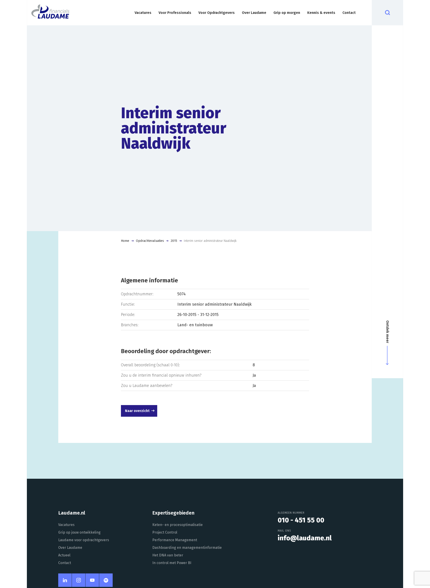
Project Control (164, 532)
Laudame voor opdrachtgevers (83, 540)
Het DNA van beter (167, 555)
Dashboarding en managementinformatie (187, 547)
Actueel (64, 555)
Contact (349, 13)
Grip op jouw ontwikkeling (79, 532)
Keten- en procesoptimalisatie (177, 525)
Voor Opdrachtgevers (216, 13)
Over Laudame (254, 13)
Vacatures (143, 13)
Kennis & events (321, 13)
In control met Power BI (171, 563)
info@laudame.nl (305, 538)
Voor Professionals (175, 13)
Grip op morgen (286, 13)
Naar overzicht (137, 411)
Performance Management (174, 540)
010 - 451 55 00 (301, 520)
